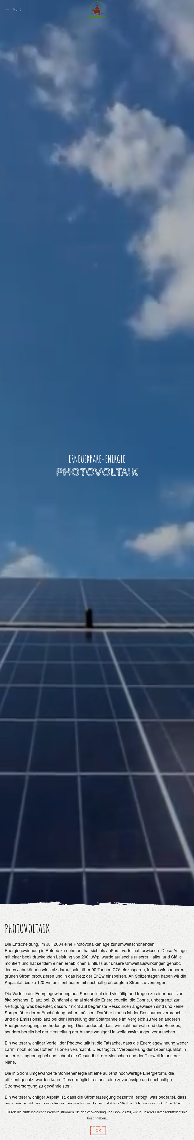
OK (98, 1130)
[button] (13, 9)
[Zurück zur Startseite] (97, 9)
